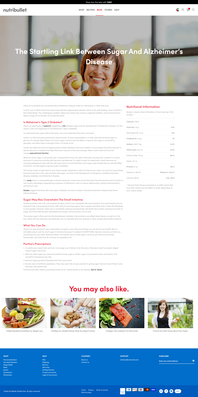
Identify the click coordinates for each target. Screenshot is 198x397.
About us (84, 359)
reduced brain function (39, 153)
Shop (81, 9)
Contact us (85, 362)
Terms (83, 390)
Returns (45, 365)
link (64, 125)
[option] (24, 317)
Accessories (7, 372)
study (29, 180)
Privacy (91, 390)
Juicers (5, 370)
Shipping (45, 362)
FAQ (43, 359)
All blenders (7, 375)
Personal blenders (10, 359)
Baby (5, 367)
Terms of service (102, 390)
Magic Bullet (8, 365)
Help (116, 9)
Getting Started (48, 370)
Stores (108, 9)
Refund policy (86, 392)
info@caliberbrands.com (129, 359)
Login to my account (49, 375)
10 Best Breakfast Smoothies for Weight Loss (24, 331)
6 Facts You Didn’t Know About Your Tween (170, 331)
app (177, 391)
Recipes (91, 9)
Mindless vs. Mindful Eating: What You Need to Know (73, 331)
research (47, 125)
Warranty (46, 367)
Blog (99, 9)
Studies (26, 190)
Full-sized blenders (10, 362)
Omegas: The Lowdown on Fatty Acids (122, 331)
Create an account (49, 372)
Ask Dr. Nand (96, 269)
